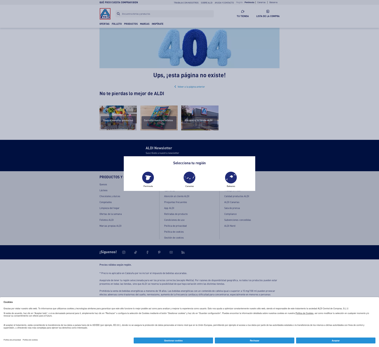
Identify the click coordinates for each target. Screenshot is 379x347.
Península (148, 186)
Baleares (231, 186)
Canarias (189, 186)
